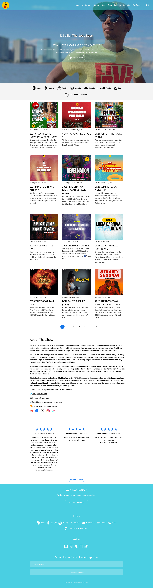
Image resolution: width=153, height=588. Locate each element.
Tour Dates (137, 5)
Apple (39, 88)
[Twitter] (76, 546)
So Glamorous (71, 433)
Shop (103, 5)
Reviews (117, 5)
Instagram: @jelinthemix (40, 398)
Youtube (78, 88)
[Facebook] (71, 546)
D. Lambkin (39, 433)
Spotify (64, 88)
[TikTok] (86, 546)
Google (51, 88)
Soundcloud (93, 88)
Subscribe (126, 5)
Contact (96, 5)
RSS (119, 88)
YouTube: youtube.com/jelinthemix (44, 406)
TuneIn (108, 88)
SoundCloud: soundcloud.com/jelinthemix (47, 402)
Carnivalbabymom (103, 433)
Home (77, 5)
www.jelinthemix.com (39, 394)
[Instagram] (81, 546)
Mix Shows (86, 5)
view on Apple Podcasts (44, 470)
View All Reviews (76, 479)
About (110, 5)
